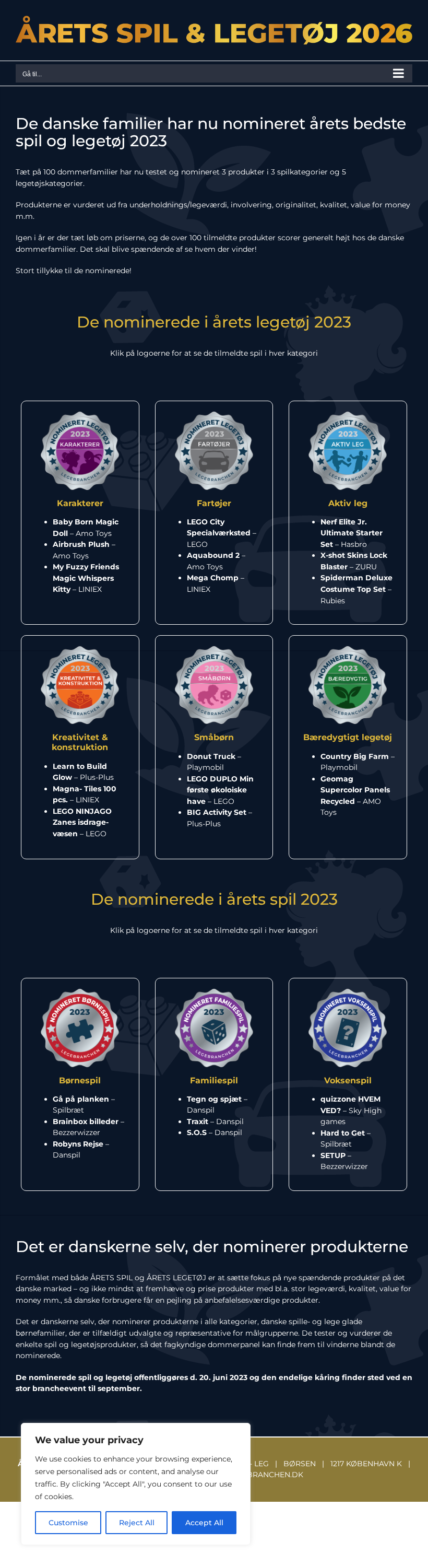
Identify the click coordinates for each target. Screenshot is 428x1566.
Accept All (204, 1522)
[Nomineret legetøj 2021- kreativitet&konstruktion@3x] (80, 650)
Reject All (136, 1522)
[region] (136, 1484)
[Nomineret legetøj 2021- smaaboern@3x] (214, 650)
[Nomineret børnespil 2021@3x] (80, 992)
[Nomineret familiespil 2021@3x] (214, 992)
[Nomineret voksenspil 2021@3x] (347, 992)
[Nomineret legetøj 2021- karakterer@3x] (80, 415)
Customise (68, 1522)
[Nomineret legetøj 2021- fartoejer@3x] (214, 415)
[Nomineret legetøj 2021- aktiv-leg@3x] (347, 415)
